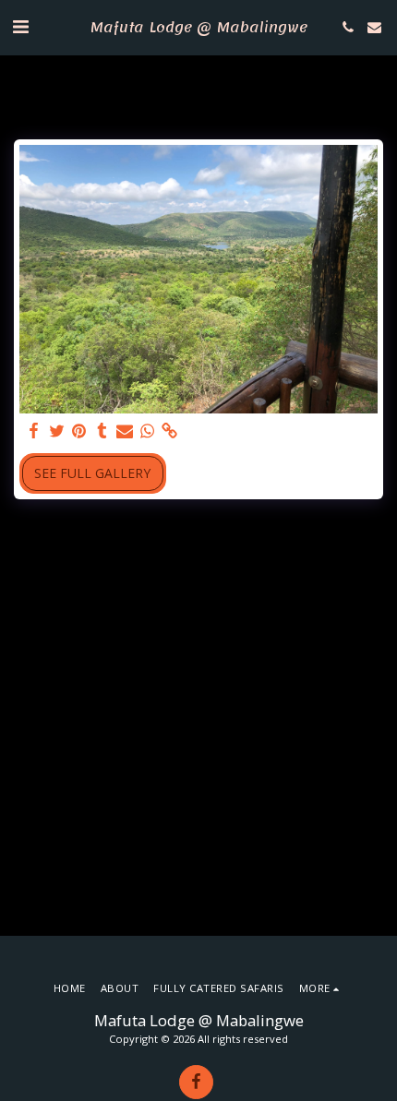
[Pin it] (79, 431)
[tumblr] (102, 431)
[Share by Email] (124, 431)
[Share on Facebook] (34, 431)
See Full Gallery (92, 473)
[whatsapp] (147, 431)
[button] (20, 26)
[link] (170, 431)
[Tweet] (57, 431)
